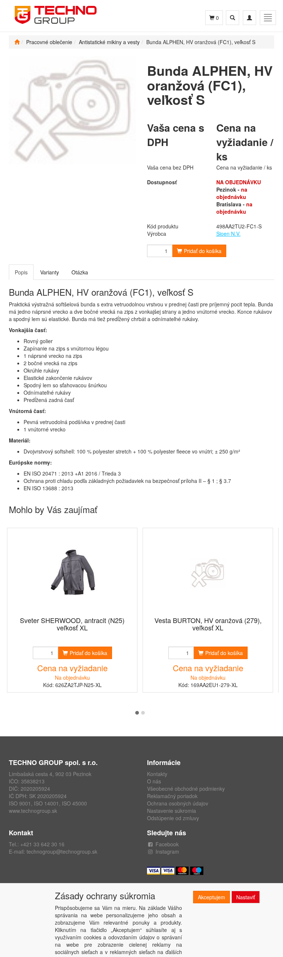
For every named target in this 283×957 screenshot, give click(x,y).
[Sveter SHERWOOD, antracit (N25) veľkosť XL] (72, 573)
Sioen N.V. (228, 233)
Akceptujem (211, 897)
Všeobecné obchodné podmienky (186, 788)
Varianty (49, 272)
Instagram (167, 851)
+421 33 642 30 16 (42, 844)
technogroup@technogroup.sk (62, 851)
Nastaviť (245, 897)
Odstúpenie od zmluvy (173, 818)
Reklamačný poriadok (172, 796)
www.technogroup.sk (33, 810)
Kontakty (157, 774)
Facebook (167, 844)
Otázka (79, 272)
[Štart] (17, 42)
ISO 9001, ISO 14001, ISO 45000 (48, 803)
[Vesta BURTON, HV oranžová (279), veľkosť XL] (208, 573)
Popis (21, 272)
